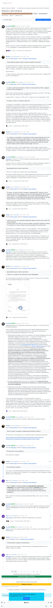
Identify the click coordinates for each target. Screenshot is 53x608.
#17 (50, 515)
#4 (50, 131)
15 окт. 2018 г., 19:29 (24, 56)
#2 (50, 56)
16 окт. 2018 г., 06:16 (22, 537)
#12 (50, 425)
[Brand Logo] (7, 3)
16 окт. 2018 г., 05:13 (23, 515)
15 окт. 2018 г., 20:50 (24, 323)
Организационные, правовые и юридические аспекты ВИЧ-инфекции (17, 13)
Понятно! (26, 598)
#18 (50, 527)
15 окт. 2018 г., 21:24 (29, 445)
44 (37, 571)
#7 (50, 214)
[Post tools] (50, 53)
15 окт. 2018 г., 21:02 (24, 425)
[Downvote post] (48, 53)
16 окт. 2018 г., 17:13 (22, 554)
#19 (50, 537)
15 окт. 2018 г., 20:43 (24, 266)
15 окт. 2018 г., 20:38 (24, 214)
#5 (50, 157)
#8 (50, 249)
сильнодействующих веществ (28, 344)
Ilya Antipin (8, 26)
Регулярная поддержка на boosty (26, 576)
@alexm (8, 506)
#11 (50, 417)
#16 (50, 504)
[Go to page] (30, 572)
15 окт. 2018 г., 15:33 (24, 26)
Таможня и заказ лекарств (29, 58)
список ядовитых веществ (38, 346)
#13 (50, 445)
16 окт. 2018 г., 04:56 (23, 480)
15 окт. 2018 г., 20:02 (29, 82)
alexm (7, 480)
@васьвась (13, 84)
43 (33, 571)
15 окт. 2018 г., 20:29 (24, 186)
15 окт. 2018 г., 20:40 (29, 249)
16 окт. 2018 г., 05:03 (27, 504)
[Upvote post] (44, 53)
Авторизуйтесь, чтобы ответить (43, 19)
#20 (50, 554)
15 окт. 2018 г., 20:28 (29, 157)
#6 (50, 186)
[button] (2, 606)
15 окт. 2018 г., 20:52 (29, 417)
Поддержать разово (26, 584)
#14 (50, 461)
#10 (50, 323)
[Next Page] (40, 572)
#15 (50, 480)
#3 (50, 82)
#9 (50, 266)
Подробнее (22, 596)
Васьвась (8, 56)
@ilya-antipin (14, 58)
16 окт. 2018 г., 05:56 (27, 527)
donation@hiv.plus (41, 589)
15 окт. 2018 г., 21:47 (24, 461)
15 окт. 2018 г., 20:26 (24, 131)
